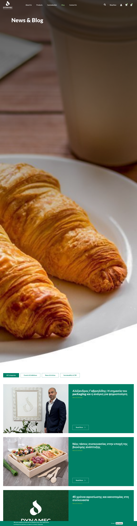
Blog (63, 5)
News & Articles (50, 375)
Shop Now (113, 5)
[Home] (7, 5)
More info (40, 524)
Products (39, 5)
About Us (29, 5)
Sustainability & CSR (70, 375)
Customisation (52, 5)
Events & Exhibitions (30, 375)
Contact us (133, 267)
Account (121, 5)
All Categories (11, 375)
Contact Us (73, 5)
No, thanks (119, 523)
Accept (113, 523)
